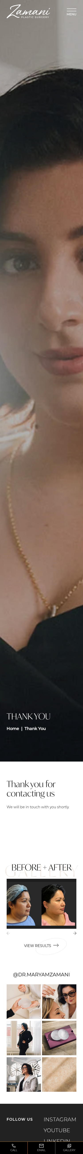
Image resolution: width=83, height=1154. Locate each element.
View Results (37, 946)
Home (13, 729)
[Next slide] (72, 935)
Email (41, 1150)
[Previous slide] (10, 935)
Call (13, 1150)
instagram (60, 1120)
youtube (57, 1131)
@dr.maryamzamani (41, 975)
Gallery (69, 1150)
